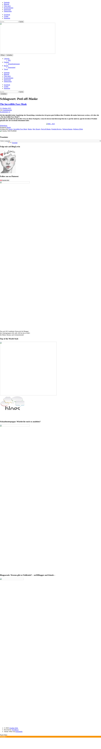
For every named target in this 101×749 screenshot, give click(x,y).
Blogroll (6, 4)
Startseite (7, 2)
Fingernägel (11, 67)
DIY (9, 60)
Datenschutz (8, 11)
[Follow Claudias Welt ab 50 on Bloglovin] (8, 172)
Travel (6, 69)
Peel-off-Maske (46, 129)
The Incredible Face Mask (13, 104)
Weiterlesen (3, 125)
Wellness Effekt (78, 129)
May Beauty (36, 129)
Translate (14, 143)
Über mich (7, 6)
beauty (11, 129)
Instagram (7, 18)
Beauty (6, 66)
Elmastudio (18, 731)
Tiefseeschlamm (67, 129)
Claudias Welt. (13, 728)
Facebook (7, 14)
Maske (30, 129)
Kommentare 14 (5, 112)
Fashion (6, 62)
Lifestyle (6, 58)
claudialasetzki (7, 110)
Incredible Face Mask (20, 129)
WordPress (15, 730)
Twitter (6, 16)
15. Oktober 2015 (5, 108)
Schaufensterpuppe (14, 64)
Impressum (7, 9)
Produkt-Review (56, 129)
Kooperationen (8, 8)
